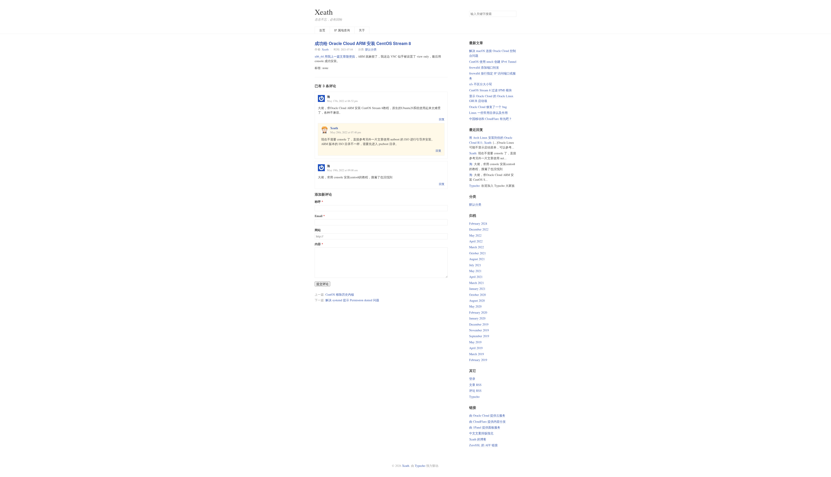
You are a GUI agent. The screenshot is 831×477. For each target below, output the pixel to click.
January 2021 (477, 289)
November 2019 (479, 330)
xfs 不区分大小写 (480, 84)
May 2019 (475, 342)
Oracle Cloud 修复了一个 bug (488, 107)
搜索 (512, 13)
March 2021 (476, 283)
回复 (441, 119)
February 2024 (478, 223)
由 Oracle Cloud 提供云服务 (487, 415)
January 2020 (477, 318)
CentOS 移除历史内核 (339, 294)
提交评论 (322, 284)
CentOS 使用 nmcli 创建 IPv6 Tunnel (492, 62)
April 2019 (476, 348)
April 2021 (476, 277)
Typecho (474, 186)
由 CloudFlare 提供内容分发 (487, 421)
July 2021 (475, 265)
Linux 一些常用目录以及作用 (488, 113)
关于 (362, 30)
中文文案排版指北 (481, 433)
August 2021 (477, 259)
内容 (318, 244)
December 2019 (478, 324)
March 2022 (476, 247)
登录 (472, 379)
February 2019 (478, 360)
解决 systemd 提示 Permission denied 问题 (352, 300)
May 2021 (475, 271)
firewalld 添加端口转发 (484, 67)
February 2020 (478, 312)
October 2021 (477, 253)
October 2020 (477, 295)
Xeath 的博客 (477, 439)
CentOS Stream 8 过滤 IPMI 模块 (490, 90)
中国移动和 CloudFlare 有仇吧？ (490, 119)
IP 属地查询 (342, 30)
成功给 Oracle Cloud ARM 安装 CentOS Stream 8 (363, 43)
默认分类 (371, 49)
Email (318, 216)
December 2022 (478, 229)
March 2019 (476, 354)
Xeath (324, 12)
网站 (318, 230)
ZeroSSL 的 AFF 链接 (483, 445)
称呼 (318, 201)
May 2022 (475, 235)
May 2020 (475, 306)
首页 (322, 30)
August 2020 (477, 300)
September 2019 (479, 336)
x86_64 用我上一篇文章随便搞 (335, 56)
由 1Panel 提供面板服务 (484, 427)
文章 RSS (475, 385)
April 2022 (476, 241)
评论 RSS (475, 390)
